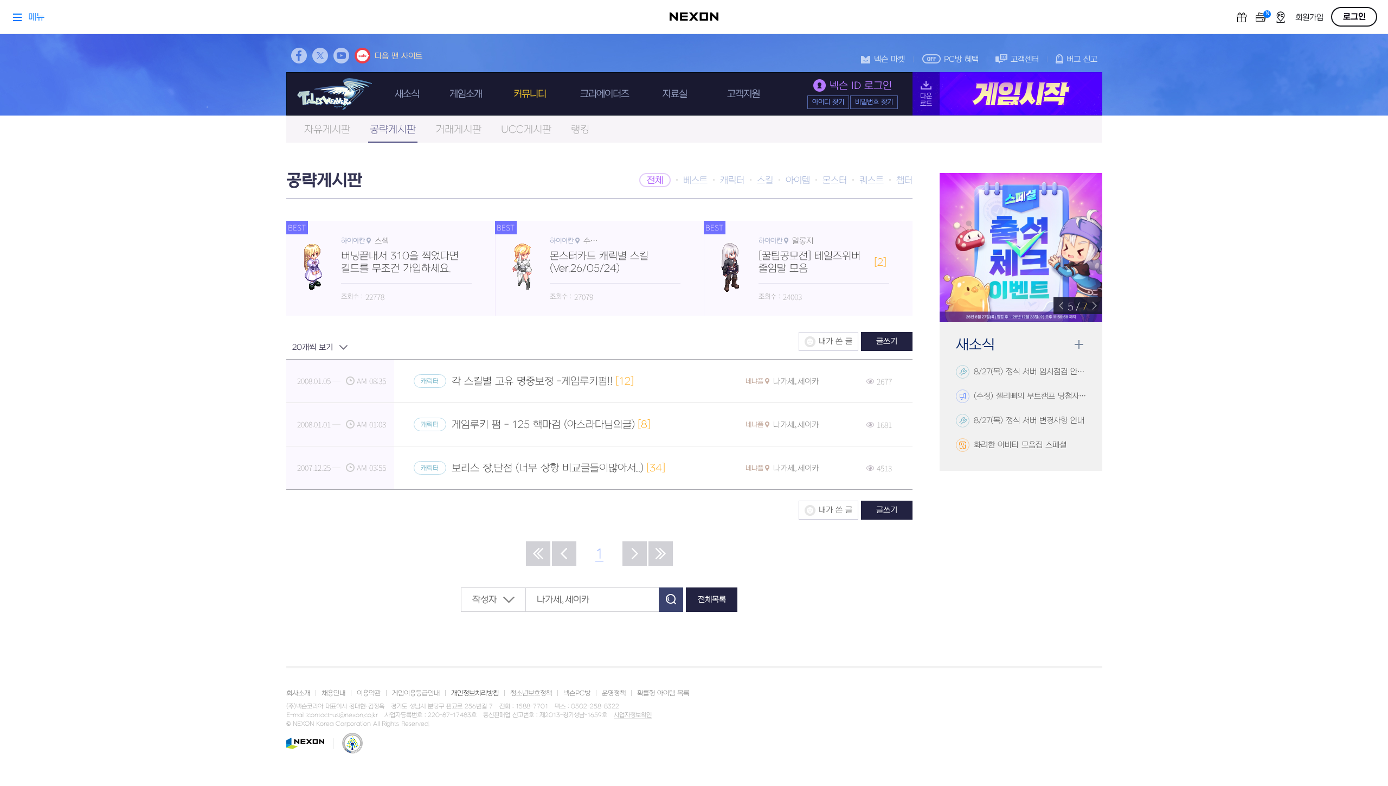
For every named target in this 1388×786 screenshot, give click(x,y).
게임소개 (465, 94)
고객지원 (743, 94)
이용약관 (369, 693)
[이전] (564, 553)
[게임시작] (1007, 94)
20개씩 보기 (312, 347)
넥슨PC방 (576, 693)
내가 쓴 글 (835, 341)
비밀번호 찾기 (874, 102)
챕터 (904, 181)
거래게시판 (458, 130)
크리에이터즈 (604, 94)
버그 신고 (1081, 59)
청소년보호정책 (531, 693)
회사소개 (298, 693)
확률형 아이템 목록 (663, 693)
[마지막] (660, 553)
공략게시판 (393, 130)
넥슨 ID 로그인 (861, 86)
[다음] (634, 553)
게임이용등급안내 (416, 693)
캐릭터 (732, 181)
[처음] (538, 553)
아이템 (798, 181)
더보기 (1078, 345)
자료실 (675, 94)
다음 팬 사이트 (398, 56)
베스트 (695, 181)
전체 (655, 181)
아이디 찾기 (828, 102)
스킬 (765, 181)
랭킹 (580, 130)
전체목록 (712, 599)
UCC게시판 (526, 130)
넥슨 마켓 (889, 59)
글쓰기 (886, 341)
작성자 (484, 600)
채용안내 (333, 693)
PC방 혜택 (961, 59)
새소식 (407, 94)
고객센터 (1025, 59)
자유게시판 (327, 130)
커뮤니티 (529, 94)
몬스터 (834, 181)
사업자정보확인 (633, 715)
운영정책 (614, 693)
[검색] (671, 599)
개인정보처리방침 (475, 693)
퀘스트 (871, 181)
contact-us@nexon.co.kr (342, 715)
